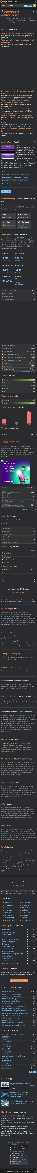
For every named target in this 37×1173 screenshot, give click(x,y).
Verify (18, 782)
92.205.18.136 (6, 1047)
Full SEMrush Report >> (29, 509)
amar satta (5, 175)
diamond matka (7, 178)
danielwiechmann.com (9, 961)
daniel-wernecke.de (8, 932)
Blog (16, 1171)
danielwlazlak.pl (7, 956)
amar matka (15, 175)
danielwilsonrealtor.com (10, 949)
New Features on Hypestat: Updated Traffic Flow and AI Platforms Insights (19, 1095)
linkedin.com (26, 913)
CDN (4, 214)
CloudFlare (7, 217)
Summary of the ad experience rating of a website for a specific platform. (17, 658)
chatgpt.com (9, 915)
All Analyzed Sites (8, 1171)
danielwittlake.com (8, 958)
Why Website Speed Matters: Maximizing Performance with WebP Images (22, 1086)
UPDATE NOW (18, 592)
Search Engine (18, 608)
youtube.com (26, 902)
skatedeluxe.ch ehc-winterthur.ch (14, 1025)
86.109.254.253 (7, 1042)
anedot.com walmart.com (11, 994)
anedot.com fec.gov (9, 999)
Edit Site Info (6, 192)
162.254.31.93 (6, 1066)
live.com (24, 918)
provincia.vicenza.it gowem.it (12, 1023)
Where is (18, 680)
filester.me (5, 944)
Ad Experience (18, 653)
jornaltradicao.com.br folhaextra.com (15, 1013)
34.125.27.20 (6, 1059)
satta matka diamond (21, 178)
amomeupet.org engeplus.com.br (14, 1006)
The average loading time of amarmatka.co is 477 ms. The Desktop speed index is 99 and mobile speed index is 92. (18, 702)
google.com (9, 902)
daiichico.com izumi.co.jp (11, 1001)
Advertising (22, 214)
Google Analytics (9, 225)
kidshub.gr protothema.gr (11, 996)
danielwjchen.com (8, 951)
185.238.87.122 (6, 1037)
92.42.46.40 (6, 1049)
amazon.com (26, 908)
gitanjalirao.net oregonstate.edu (14, 1011)
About (27, 1171)
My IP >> (32, 1072)
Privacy (21, 1171)
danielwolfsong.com (8, 942)
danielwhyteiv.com (8, 934)
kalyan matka (25, 175)
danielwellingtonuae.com (10, 963)
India (5, 435)
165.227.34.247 (7, 1051)
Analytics (6, 222)
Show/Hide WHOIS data (13, 1122)
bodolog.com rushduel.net (11, 1008)
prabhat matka (23, 181)
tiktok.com (8, 910)
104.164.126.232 (7, 1068)
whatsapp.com (27, 920)
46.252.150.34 (6, 1054)
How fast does (18, 696)
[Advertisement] (18, 69)
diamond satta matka (9, 181)
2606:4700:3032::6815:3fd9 (10, 127)
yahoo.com (25, 915)
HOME (16, 1)
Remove (8, 1127)
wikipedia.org (9, 918)
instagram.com (27, 905)
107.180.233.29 (7, 1061)
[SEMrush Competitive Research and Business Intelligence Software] (10, 442)
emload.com (6, 930)
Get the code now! (18, 1144)
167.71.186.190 (6, 1063)
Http (18, 804)
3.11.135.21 (5, 1039)
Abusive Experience (18, 667)
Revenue (18, 632)
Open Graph (23, 227)
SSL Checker (18, 759)
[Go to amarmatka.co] (18, 15)
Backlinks (8, 516)
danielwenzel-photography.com (12, 954)
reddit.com (25, 910)
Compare (29, 6)
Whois (18, 847)
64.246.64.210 (6, 1044)
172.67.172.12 (25, 127)
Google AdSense (25, 217)
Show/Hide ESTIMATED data (15, 1116)
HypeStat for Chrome (19, 981)
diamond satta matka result (11, 184)
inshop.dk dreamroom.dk (11, 1016)
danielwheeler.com (8, 946)
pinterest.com (10, 920)
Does (18, 711)
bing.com (8, 913)
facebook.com (10, 905)
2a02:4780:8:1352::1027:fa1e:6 (12, 1035)
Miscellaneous (23, 222)
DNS (18, 825)
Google (18, 739)
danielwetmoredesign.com (10, 939)
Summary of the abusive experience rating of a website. (16, 672)
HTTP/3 (22, 225)
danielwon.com (7, 937)
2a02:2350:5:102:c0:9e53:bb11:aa (13, 1056)
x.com (7, 908)
